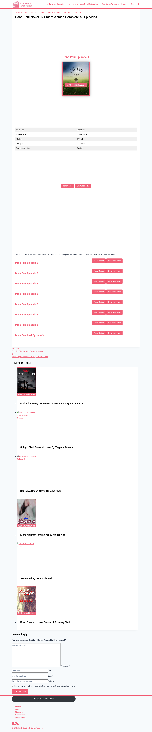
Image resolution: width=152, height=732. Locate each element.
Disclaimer (19, 712)
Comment (65, 666)
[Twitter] (15, 723)
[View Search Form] (138, 4)
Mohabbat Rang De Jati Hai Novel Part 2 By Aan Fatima (51, 403)
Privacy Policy (20, 718)
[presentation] (77, 381)
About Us (18, 706)
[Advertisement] (76, 37)
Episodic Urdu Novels (22, 13)
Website (51, 681)
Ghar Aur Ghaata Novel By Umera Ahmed (27, 350)
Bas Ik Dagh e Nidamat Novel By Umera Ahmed (30, 355)
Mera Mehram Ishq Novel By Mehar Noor (43, 534)
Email (50, 676)
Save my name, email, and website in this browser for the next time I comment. (44, 686)
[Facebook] (13, 723)
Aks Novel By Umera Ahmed (36, 578)
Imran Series (20, 715)
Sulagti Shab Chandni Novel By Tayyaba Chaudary (48, 447)
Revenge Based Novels (39, 13)
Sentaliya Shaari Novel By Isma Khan (40, 491)
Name (51, 671)
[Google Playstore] (17, 723)
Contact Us (19, 709)
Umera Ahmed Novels (55, 13)
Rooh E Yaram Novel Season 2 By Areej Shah (45, 622)
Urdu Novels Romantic (55, 4)
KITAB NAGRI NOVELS (44, 699)
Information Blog (127, 4)
